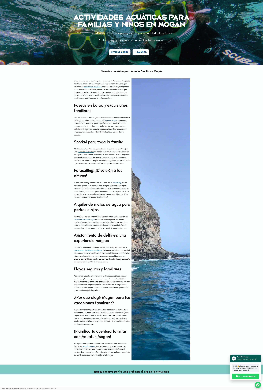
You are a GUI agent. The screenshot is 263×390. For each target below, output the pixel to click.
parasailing (117, 182)
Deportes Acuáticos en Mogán (15, 388)
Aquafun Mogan (111, 120)
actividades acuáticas (92, 86)
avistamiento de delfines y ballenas (88, 250)
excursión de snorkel (86, 152)
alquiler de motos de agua (84, 219)
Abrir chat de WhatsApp (247, 376)
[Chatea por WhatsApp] (258, 385)
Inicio (3, 388)
